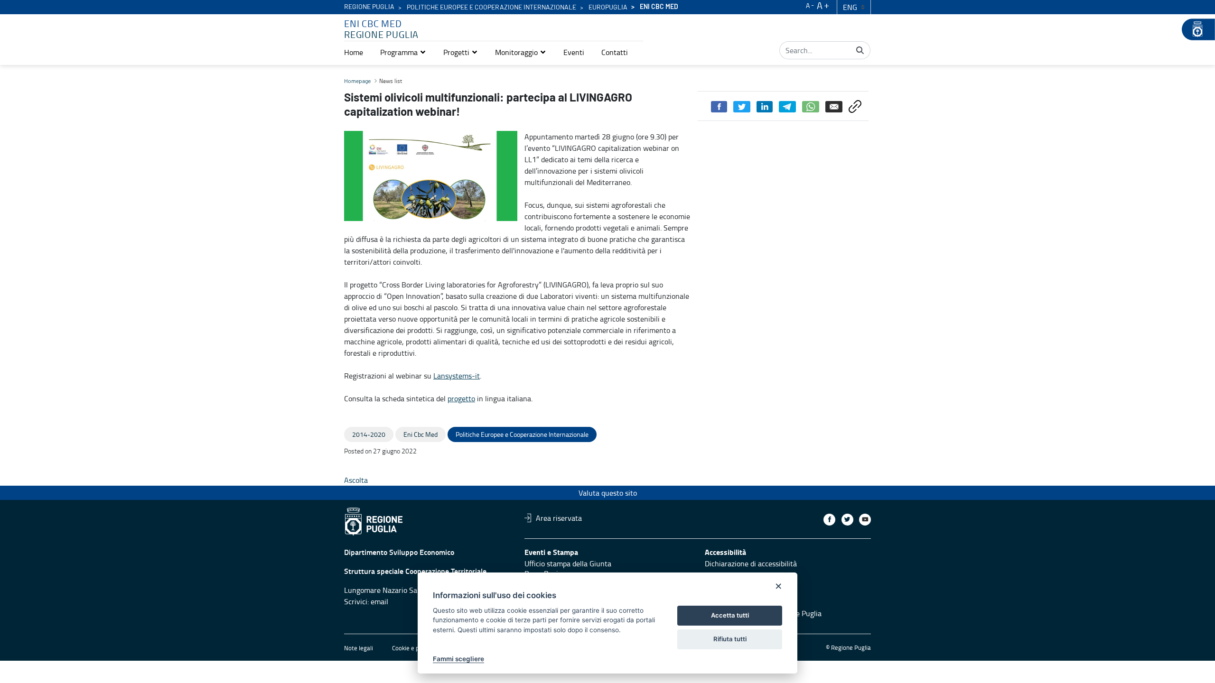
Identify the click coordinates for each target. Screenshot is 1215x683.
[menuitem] (353, 52)
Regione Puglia (369, 7)
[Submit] (860, 50)
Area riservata (559, 518)
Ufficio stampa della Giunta (567, 563)
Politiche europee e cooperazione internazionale (491, 7)
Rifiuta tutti (730, 639)
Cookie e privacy (413, 648)
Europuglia (608, 7)
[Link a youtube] (865, 520)
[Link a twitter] (847, 520)
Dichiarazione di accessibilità (751, 563)
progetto (461, 398)
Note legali (358, 648)
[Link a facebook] (829, 520)
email (379, 601)
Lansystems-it (456, 375)
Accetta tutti (730, 615)
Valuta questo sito (608, 493)
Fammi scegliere (458, 659)
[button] (403, 52)
